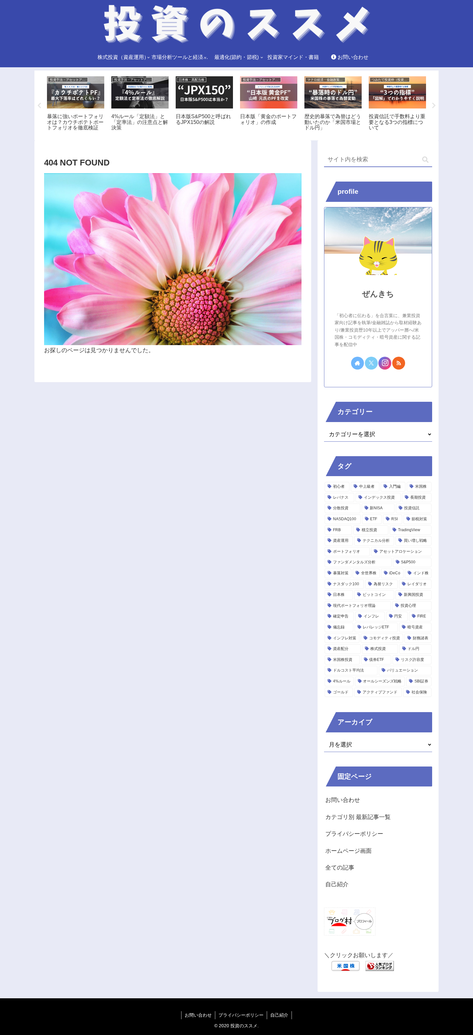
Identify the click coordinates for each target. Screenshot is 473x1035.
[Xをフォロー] (371, 363)
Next (434, 105)
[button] (425, 160)
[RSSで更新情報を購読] (398, 363)
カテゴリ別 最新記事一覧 (358, 817)
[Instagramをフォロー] (384, 363)
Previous (39, 105)
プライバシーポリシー (354, 834)
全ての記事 (339, 867)
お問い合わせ (342, 800)
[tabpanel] (75, 104)
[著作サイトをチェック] (357, 363)
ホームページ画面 (348, 851)
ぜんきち (378, 293)
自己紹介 (336, 884)
